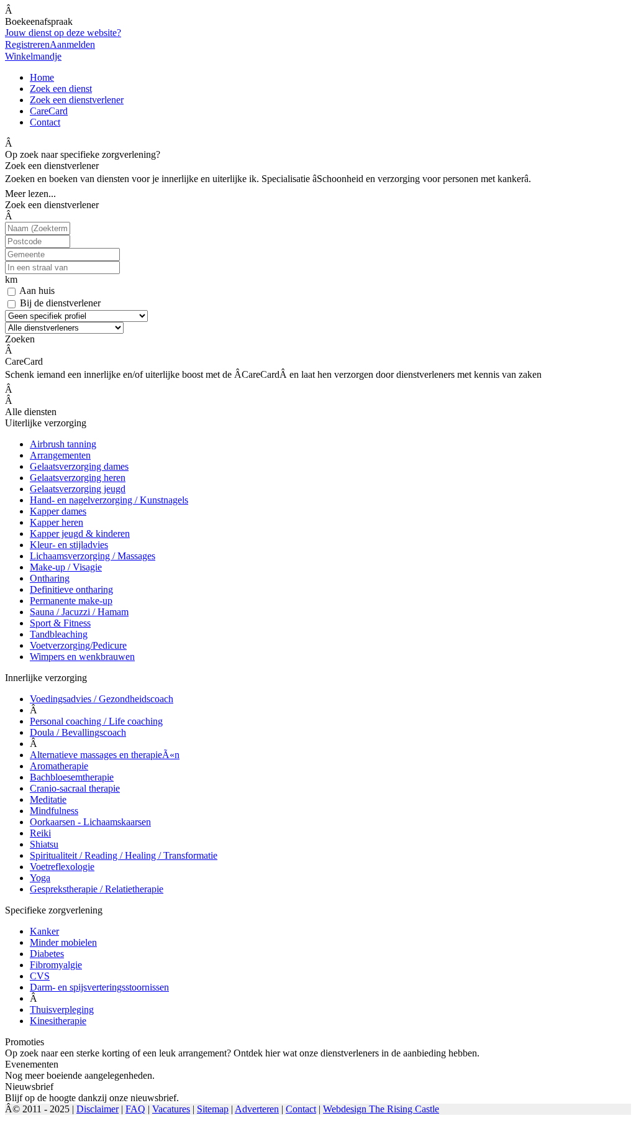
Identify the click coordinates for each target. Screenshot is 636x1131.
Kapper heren (56, 522)
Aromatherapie (59, 766)
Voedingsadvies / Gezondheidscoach (101, 699)
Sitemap (213, 1109)
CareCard (49, 111)
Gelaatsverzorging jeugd (77, 488)
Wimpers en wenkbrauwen (82, 656)
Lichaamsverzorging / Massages (92, 556)
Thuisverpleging (62, 1009)
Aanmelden (72, 44)
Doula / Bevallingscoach (78, 732)
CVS (40, 976)
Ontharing (50, 578)
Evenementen (31, 1064)
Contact (45, 122)
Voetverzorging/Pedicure (78, 645)
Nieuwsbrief (29, 1086)
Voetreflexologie (62, 866)
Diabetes (47, 953)
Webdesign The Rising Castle (381, 1109)
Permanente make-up (71, 600)
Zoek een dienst (61, 88)
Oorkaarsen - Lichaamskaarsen (90, 822)
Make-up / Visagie (66, 567)
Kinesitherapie (58, 1020)
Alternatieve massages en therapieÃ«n (104, 754)
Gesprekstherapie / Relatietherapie (96, 889)
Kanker (44, 931)
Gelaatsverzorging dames (79, 466)
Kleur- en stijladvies (69, 544)
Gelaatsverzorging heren (77, 477)
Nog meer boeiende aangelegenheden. (80, 1075)
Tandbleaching (59, 634)
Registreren (27, 44)
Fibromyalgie (56, 964)
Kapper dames (58, 511)
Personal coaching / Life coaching (96, 721)
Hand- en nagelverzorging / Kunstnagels (109, 500)
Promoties (24, 1042)
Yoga (40, 877)
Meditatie (48, 799)
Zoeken (20, 339)
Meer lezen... (30, 193)
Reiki (40, 833)
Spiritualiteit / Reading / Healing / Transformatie (123, 855)
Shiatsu (44, 844)
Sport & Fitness (60, 623)
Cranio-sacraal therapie (75, 788)
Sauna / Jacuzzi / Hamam (79, 612)
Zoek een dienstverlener (77, 99)
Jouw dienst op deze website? (63, 32)
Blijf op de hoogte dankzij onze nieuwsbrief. (92, 1097)
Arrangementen (60, 455)
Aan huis (37, 290)
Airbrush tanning (63, 444)
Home (42, 77)
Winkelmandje (33, 56)
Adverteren (257, 1109)
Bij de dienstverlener (60, 303)
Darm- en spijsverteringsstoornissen (99, 987)
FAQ (135, 1109)
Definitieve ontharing (71, 589)
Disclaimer (97, 1109)
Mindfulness (54, 810)
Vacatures (171, 1109)
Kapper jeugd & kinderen (80, 533)
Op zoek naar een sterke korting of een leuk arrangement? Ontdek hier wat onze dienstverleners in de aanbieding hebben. (242, 1053)
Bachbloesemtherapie (72, 777)
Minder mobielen (63, 942)
